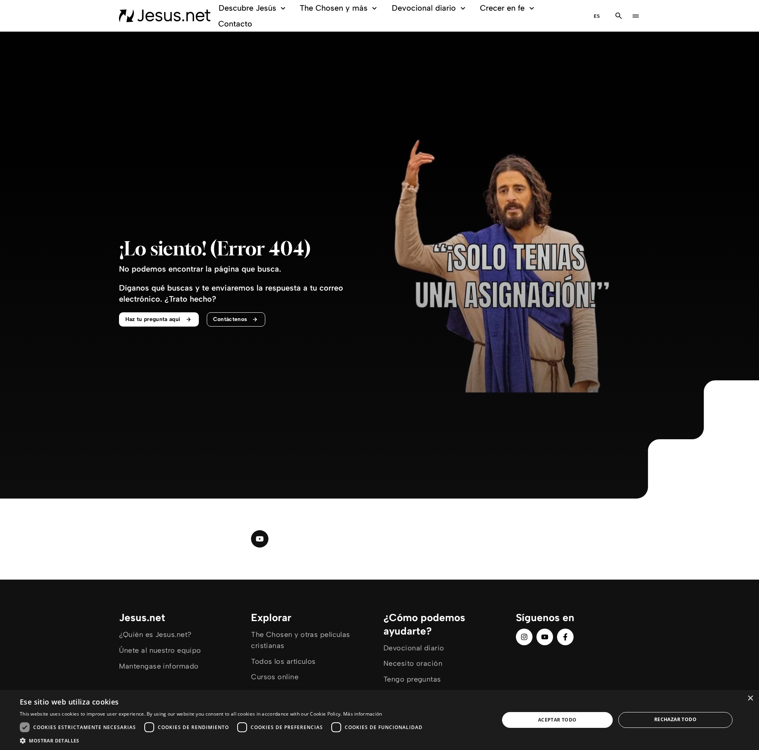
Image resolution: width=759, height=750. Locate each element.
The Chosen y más (334, 8)
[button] (223, 740)
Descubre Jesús (247, 8)
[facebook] (565, 637)
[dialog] (379, 720)
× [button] (750, 698)
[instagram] (524, 637)
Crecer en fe (502, 8)
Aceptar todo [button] (557, 719)
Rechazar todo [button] (675, 719)
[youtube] (259, 539)
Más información (362, 713)
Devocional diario (424, 8)
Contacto (235, 23)
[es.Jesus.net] (164, 16)
